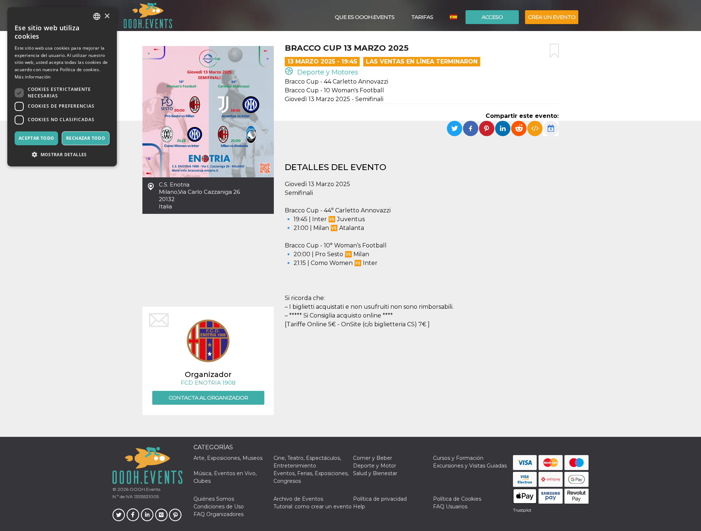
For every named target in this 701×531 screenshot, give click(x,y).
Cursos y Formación (458, 458)
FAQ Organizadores (219, 514)
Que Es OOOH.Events (364, 17)
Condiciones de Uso (219, 506)
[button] (62, 154)
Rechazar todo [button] (85, 138)
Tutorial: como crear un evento (312, 506)
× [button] (107, 16)
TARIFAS (422, 17)
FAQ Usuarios (450, 506)
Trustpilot (522, 510)
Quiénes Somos (214, 499)
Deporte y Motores (326, 72)
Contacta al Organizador (208, 397)
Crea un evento (551, 17)
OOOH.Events (144, 489)
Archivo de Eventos (298, 499)
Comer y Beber (372, 458)
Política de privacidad (380, 499)
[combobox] (96, 16)
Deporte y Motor (374, 465)
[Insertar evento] (535, 128)
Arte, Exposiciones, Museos (228, 458)
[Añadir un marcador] (554, 51)
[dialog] (62, 86)
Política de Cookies (457, 499)
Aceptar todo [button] (36, 138)
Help (359, 506)
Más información (33, 77)
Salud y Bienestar (375, 473)
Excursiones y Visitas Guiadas (470, 465)
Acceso (492, 17)
